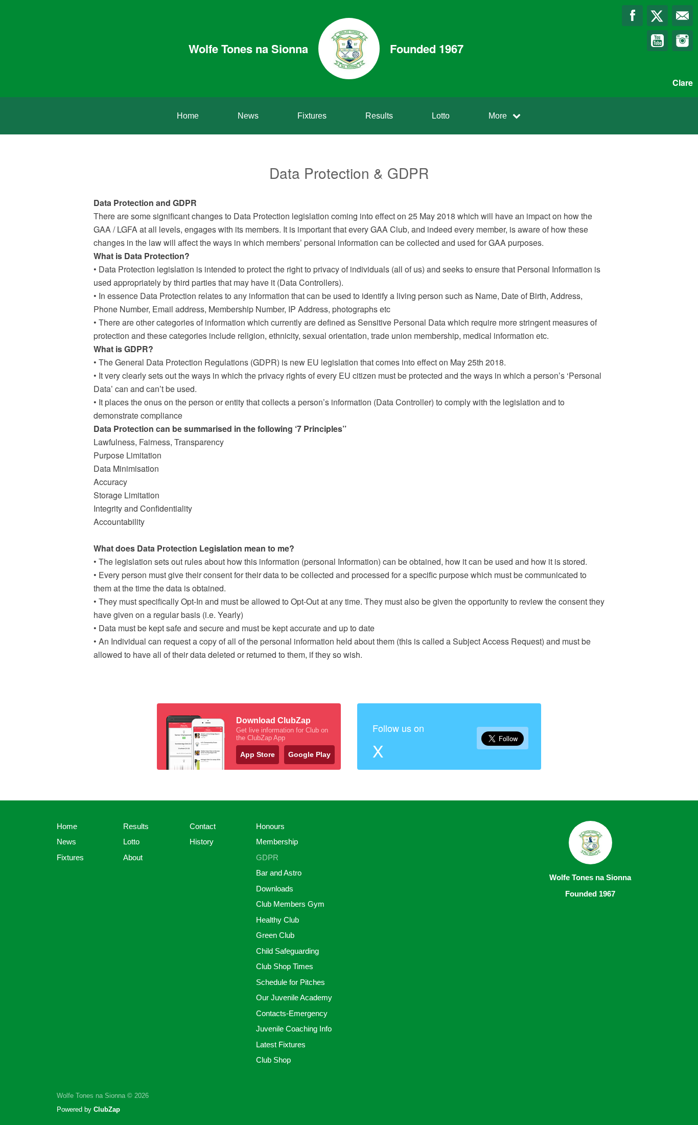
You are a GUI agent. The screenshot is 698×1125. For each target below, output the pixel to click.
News (248, 115)
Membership (277, 841)
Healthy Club (277, 919)
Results (379, 115)
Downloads (274, 888)
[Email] (682, 15)
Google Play (309, 754)
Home (188, 115)
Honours (270, 826)
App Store (257, 754)
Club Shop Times (284, 966)
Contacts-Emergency (292, 1013)
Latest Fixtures (281, 1044)
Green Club (275, 935)
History (202, 841)
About (133, 857)
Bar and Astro (278, 872)
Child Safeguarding (287, 951)
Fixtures (312, 115)
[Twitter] (657, 15)
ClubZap (107, 1109)
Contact (203, 826)
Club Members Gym (290, 904)
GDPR (267, 857)
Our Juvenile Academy (294, 997)
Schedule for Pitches (290, 982)
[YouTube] (657, 40)
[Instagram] (682, 40)
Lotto (441, 115)
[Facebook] (632, 15)
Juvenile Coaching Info (294, 1028)
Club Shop (273, 1059)
